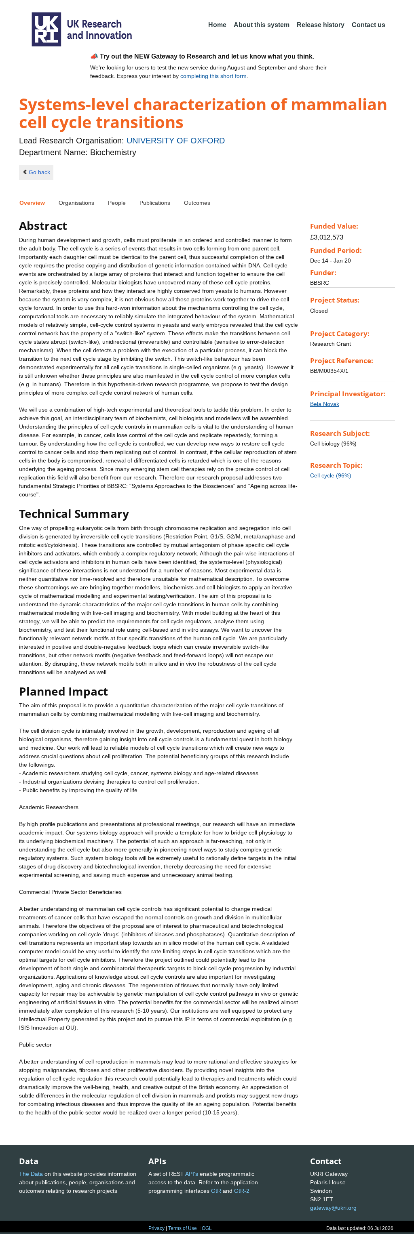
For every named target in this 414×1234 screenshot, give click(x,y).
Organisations (76, 203)
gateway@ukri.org (333, 1208)
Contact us (368, 24)
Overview (32, 203)
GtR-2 (241, 1191)
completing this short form (213, 76)
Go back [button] (39, 172)
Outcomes (197, 203)
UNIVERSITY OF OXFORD (176, 140)
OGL (207, 1228)
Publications (154, 203)
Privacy (156, 1228)
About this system (261, 24)
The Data (31, 1174)
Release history (320, 24)
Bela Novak (324, 404)
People (117, 203)
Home (217, 24)
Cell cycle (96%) (330, 475)
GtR (216, 1191)
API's (191, 1174)
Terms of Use (182, 1228)
